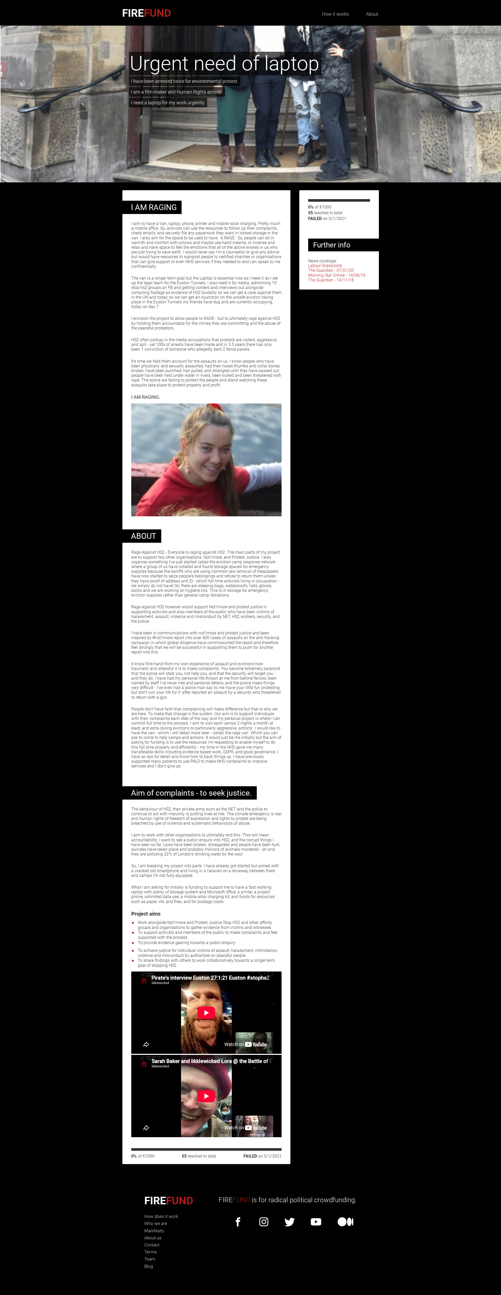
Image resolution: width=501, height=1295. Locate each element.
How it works (335, 14)
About (372, 14)
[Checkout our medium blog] (345, 1222)
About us (153, 1237)
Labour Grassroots (325, 265)
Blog (148, 1266)
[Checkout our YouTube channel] (316, 1222)
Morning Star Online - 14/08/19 (336, 275)
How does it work (161, 1216)
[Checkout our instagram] (263, 1222)
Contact (151, 1244)
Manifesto (154, 1230)
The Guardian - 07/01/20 (331, 270)
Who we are (155, 1223)
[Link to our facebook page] (238, 1222)
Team (149, 1259)
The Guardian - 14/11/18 (331, 280)
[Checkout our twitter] (289, 1222)
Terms (150, 1251)
